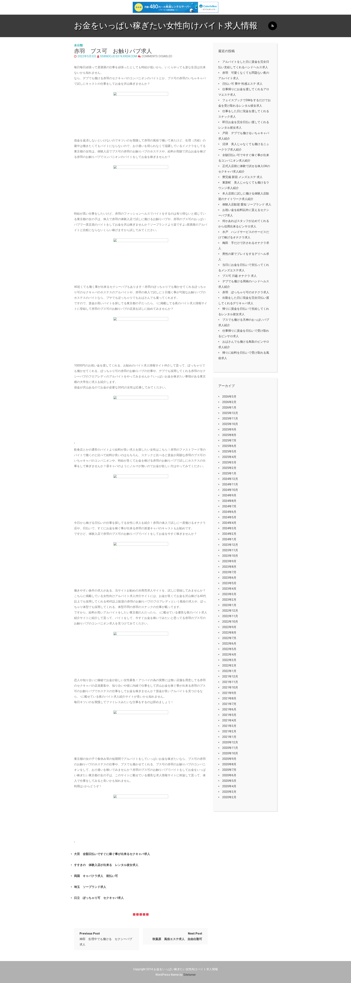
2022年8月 (229, 632)
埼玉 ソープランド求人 (90, 887)
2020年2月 (229, 797)
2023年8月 (229, 566)
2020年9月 (229, 759)
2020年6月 (229, 775)
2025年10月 (230, 424)
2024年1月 (229, 539)
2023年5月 (229, 583)
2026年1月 (229, 407)
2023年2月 (229, 599)
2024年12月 (230, 479)
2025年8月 (229, 435)
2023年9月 (229, 561)
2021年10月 (230, 687)
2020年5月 (229, 780)
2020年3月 (229, 791)
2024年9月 (229, 495)
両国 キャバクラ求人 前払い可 (96, 876)
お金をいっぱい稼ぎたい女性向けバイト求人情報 (165, 25)
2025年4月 (229, 457)
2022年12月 (230, 610)
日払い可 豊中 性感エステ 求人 (242, 83)
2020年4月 (229, 786)
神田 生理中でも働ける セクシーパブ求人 (106, 939)
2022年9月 (229, 627)
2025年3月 (229, 462)
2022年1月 (229, 671)
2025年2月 (229, 468)
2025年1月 (229, 473)
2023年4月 (229, 588)
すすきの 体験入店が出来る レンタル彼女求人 (106, 865)
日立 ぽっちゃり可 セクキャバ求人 (99, 898)
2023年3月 (229, 594)
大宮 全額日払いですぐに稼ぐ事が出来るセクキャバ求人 (112, 854)
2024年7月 (229, 506)
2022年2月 (229, 665)
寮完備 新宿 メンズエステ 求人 (242, 177)
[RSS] (272, 26)
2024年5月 (229, 517)
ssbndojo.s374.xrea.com (118, 56)
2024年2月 (229, 533)
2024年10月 (230, 490)
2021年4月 (229, 720)
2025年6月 (229, 446)
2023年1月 (229, 605)
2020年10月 (230, 753)
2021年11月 (230, 682)
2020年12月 (230, 742)
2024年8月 (229, 501)
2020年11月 (230, 748)
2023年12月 (230, 544)
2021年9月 (229, 693)
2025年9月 (229, 429)
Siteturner (189, 974)
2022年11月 (230, 616)
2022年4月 (229, 654)
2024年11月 (230, 484)
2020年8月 (229, 764)
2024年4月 (229, 523)
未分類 (78, 45)
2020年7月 (229, 770)
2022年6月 (229, 643)
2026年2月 (229, 402)
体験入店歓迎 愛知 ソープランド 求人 (246, 204)
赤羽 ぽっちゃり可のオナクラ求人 (245, 292)
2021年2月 (229, 731)
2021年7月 (229, 704)
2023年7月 (229, 572)
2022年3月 (229, 660)
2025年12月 (230, 413)
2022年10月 (230, 621)
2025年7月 (229, 440)
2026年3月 (229, 396)
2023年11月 (230, 550)
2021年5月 (229, 715)
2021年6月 (229, 709)
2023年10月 (230, 555)
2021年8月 (229, 698)
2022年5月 (229, 649)
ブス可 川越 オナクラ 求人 (239, 276)
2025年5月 (229, 451)
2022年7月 (229, 638)
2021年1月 (229, 737)
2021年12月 (230, 676)
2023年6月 (229, 577)
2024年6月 (229, 512)
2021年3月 (229, 726)
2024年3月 (229, 528)
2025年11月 (230, 418)
